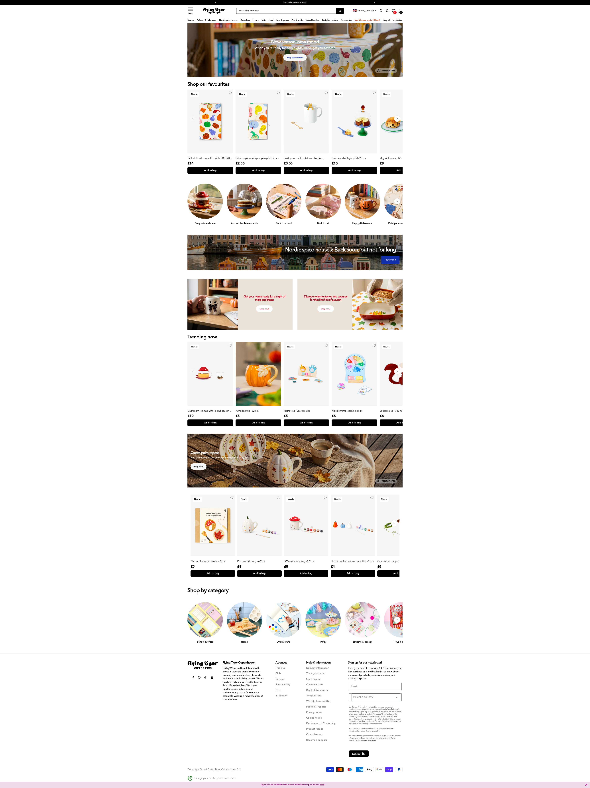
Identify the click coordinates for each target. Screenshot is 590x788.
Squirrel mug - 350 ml (391, 411)
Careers (279, 679)
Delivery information (317, 668)
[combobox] (376, 697)
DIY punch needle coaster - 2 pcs (208, 561)
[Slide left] (193, 201)
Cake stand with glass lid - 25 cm (349, 158)
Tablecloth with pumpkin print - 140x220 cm (208, 158)
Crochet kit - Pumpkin (388, 561)
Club (278, 673)
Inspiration (281, 695)
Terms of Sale (313, 695)
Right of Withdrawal (317, 690)
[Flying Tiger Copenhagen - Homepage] (214, 11)
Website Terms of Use (318, 701)
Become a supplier (316, 740)
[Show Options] (396, 697)
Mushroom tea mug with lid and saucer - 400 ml (208, 411)
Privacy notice (314, 712)
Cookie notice (314, 718)
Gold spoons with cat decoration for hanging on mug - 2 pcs (303, 158)
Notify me (390, 260)
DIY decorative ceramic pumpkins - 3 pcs (352, 561)
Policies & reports (316, 706)
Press (278, 690)
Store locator (313, 679)
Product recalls (314, 729)
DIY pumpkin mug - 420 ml (251, 561)
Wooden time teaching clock (347, 411)
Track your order (315, 673)
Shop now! (264, 309)
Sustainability (282, 684)
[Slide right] (397, 201)
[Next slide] (397, 119)
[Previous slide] (193, 119)
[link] (381, 11)
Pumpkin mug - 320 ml (247, 411)
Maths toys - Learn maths (297, 411)
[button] (190, 11)
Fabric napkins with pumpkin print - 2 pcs (257, 158)
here (320, 2)
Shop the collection (295, 57)
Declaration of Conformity (320, 723)
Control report (314, 734)
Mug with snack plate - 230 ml (395, 158)
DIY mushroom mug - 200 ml (299, 561)
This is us (280, 668)
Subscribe (359, 753)
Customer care (314, 684)
